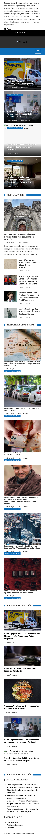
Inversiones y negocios (15, 62)
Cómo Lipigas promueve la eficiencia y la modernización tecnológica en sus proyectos (22, 636)
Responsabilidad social (12, 371)
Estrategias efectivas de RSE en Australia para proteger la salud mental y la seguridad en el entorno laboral (23, 803)
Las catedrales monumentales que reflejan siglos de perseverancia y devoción (19, 236)
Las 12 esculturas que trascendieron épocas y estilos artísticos (29, 311)
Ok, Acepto (8, 29)
